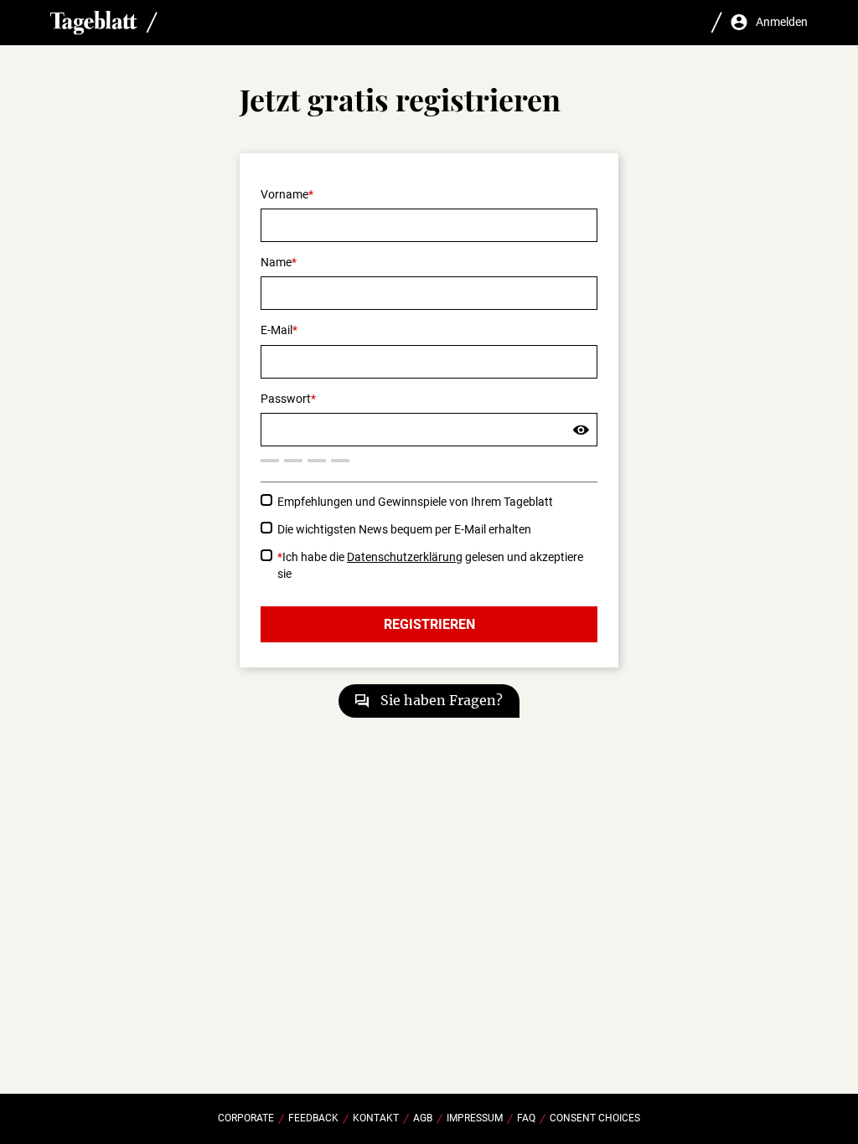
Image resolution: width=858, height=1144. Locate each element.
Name (276, 262)
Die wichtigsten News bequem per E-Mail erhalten (404, 529)
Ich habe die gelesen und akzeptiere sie (430, 565)
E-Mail (276, 330)
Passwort (286, 398)
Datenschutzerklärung (405, 557)
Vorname (284, 194)
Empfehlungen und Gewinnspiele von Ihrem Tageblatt (415, 501)
